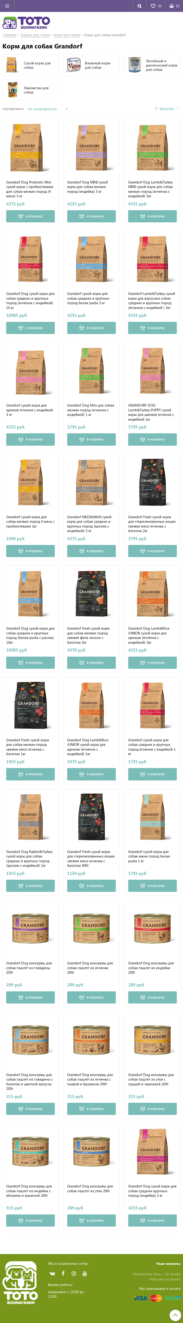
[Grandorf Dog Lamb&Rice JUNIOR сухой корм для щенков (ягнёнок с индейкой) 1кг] (91, 705)
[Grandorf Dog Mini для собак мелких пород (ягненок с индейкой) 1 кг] (91, 370)
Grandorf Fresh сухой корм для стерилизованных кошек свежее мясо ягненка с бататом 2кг (152, 524)
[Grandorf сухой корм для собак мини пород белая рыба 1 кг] (152, 817)
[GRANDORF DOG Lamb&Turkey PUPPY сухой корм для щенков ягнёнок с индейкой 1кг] (152, 370)
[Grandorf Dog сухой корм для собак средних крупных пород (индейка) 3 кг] (152, 1151)
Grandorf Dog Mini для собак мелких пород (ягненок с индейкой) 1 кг (90, 410)
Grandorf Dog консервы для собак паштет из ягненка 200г (90, 968)
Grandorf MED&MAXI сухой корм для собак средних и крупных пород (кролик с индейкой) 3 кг (89, 524)
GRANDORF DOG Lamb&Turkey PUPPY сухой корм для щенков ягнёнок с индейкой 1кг (151, 412)
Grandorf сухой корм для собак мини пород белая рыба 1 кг (149, 856)
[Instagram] (74, 1273)
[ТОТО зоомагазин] (26, 22)
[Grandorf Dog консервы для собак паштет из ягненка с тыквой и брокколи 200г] (91, 1040)
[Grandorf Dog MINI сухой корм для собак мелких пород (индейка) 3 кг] (91, 147)
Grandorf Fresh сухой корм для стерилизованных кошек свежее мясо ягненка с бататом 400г (91, 858)
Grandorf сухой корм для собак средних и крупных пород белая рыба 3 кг (88, 298)
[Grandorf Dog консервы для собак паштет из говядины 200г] (30, 928)
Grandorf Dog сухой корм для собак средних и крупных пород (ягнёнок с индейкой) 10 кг (30, 300)
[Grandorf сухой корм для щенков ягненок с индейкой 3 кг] (30, 370)
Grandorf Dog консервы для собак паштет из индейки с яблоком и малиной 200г (29, 1191)
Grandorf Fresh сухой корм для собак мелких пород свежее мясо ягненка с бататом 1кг (27, 747)
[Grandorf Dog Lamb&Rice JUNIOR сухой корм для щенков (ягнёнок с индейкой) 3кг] (152, 594)
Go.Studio (173, 1273)
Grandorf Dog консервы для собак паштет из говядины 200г (29, 968)
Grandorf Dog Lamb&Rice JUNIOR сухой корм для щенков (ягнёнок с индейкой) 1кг (87, 747)
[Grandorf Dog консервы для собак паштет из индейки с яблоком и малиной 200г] (30, 1151)
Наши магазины (168, 1263)
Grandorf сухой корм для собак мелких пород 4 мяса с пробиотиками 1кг (30, 521)
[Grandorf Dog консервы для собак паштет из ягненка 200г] (91, 928)
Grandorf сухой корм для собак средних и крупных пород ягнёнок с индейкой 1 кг (152, 747)
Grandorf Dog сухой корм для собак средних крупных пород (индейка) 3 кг (152, 1191)
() (178, 6)
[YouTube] (84, 1273)
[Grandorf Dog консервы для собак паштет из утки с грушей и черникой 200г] (152, 1040)
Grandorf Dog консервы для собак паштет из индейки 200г (151, 968)
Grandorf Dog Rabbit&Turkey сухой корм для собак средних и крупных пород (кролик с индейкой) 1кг (29, 858)
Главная (9, 34)
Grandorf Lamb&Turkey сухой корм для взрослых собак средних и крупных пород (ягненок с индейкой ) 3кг (151, 300)
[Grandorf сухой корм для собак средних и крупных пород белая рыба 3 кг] (91, 259)
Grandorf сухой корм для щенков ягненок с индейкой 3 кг (29, 410)
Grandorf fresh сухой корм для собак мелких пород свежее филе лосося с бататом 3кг (88, 635)
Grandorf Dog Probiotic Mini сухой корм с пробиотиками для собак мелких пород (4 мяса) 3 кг (29, 189)
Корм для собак (67, 34)
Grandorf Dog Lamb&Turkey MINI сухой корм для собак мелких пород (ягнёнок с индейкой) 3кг (150, 189)
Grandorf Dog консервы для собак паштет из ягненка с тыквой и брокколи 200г (90, 1079)
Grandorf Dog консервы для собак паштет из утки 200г (90, 1188)
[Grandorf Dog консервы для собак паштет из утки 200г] (91, 1151)
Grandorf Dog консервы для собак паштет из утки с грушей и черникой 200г (151, 1079)
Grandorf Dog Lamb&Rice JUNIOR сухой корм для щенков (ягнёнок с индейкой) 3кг (148, 635)
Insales (175, 1279)
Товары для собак (35, 34)
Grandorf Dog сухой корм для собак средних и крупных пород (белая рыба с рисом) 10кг (30, 635)
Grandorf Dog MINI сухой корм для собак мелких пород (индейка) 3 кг (87, 187)
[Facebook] (63, 1273)
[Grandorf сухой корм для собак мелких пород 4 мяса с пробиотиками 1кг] (30, 482)
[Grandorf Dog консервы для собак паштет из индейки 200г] (152, 928)
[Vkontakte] (52, 1273)
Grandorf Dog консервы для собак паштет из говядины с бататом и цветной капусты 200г (29, 1081)
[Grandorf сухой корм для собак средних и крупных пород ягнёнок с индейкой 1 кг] (152, 705)
